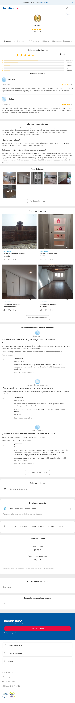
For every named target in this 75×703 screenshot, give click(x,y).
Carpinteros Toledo (38, 526)
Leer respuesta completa (23, 372)
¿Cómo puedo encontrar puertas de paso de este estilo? (28, 388)
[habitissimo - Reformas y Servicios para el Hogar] (9, 8)
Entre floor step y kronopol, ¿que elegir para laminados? (28, 340)
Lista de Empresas (9, 666)
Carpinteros (23, 526)
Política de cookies (8, 681)
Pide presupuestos (37, 700)
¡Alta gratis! (44, 2)
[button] (37, 646)
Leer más (5, 162)
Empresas (12, 526)
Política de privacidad (9, 677)
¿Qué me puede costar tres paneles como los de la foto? (28, 434)
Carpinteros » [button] (8, 251)
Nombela (51, 526)
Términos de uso (7, 672)
